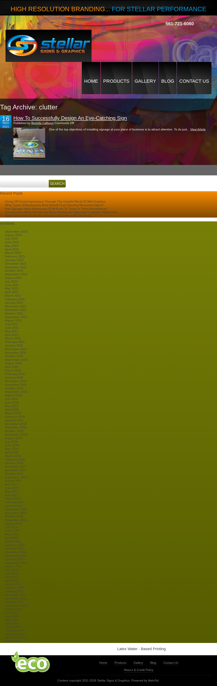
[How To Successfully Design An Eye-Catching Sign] (29, 143)
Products (116, 81)
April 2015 (11, 580)
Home (91, 81)
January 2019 (14, 420)
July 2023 (11, 238)
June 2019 (12, 402)
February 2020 (15, 374)
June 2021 (12, 327)
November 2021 (15, 310)
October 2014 (14, 602)
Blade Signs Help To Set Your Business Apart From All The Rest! (48, 215)
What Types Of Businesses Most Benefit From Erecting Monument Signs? (54, 205)
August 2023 (13, 235)
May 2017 (11, 491)
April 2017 (11, 495)
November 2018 (15, 427)
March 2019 (13, 413)
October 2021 (14, 313)
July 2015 (11, 569)
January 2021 (14, 345)
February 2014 (15, 630)
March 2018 (13, 456)
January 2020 (14, 377)
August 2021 (13, 320)
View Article (198, 129)
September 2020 (16, 359)
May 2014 (11, 619)
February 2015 (15, 587)
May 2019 (11, 406)
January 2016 (14, 548)
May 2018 (11, 448)
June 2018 (12, 445)
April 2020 (11, 367)
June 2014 (12, 616)
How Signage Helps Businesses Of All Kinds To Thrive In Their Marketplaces (56, 208)
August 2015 (13, 566)
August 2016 (13, 523)
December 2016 (15, 509)
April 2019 (11, 409)
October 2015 (14, 559)
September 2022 (16, 274)
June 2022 (12, 285)
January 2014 (14, 634)
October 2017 (14, 473)
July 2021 (11, 324)
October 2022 (14, 270)
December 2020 (15, 349)
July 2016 (11, 527)
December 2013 (15, 637)
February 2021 (15, 342)
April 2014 (11, 623)
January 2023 (14, 260)
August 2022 (13, 277)
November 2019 (15, 384)
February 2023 (15, 256)
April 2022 (11, 292)
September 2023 (16, 231)
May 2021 (11, 331)
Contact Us (194, 81)
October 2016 (14, 516)
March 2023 (13, 252)
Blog (167, 81)
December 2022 (15, 263)
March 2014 (13, 627)
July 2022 (11, 281)
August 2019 (13, 395)
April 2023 (11, 249)
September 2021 (16, 317)
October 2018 (14, 431)
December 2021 (15, 306)
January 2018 (14, 463)
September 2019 (16, 391)
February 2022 (15, 299)
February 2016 (15, 545)
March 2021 (13, 338)
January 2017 (14, 505)
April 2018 (11, 452)
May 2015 (11, 577)
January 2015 (14, 591)
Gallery (145, 81)
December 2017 (15, 466)
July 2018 (11, 441)
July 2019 (11, 399)
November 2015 (15, 555)
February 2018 (15, 459)
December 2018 (15, 424)
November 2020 (15, 352)
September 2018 (16, 434)
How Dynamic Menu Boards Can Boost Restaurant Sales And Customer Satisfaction (61, 212)
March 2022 (13, 295)
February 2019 (15, 416)
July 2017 (11, 484)
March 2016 (13, 541)
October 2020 (14, 356)
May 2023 (11, 245)
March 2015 (13, 584)
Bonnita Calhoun (42, 123)
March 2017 (13, 498)
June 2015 (12, 573)
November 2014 (15, 598)
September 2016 (16, 520)
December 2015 (15, 552)
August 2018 (13, 438)
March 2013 (13, 641)
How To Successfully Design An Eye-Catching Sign (70, 118)
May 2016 (11, 534)
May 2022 (11, 288)
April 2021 (11, 335)
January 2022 (14, 302)
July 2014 (11, 612)
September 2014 (16, 605)
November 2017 (15, 470)
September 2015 (16, 562)
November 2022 (15, 267)
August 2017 (13, 480)
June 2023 (12, 242)
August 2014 (13, 609)
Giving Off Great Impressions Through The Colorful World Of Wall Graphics (55, 201)
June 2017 (12, 488)
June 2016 (12, 530)
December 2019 (15, 381)
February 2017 (15, 502)
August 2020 (13, 363)
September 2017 (16, 477)
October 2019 (14, 388)
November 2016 (15, 513)
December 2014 (15, 595)
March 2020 (13, 370)
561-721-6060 (180, 23)
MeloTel (153, 680)
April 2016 (11, 537)
